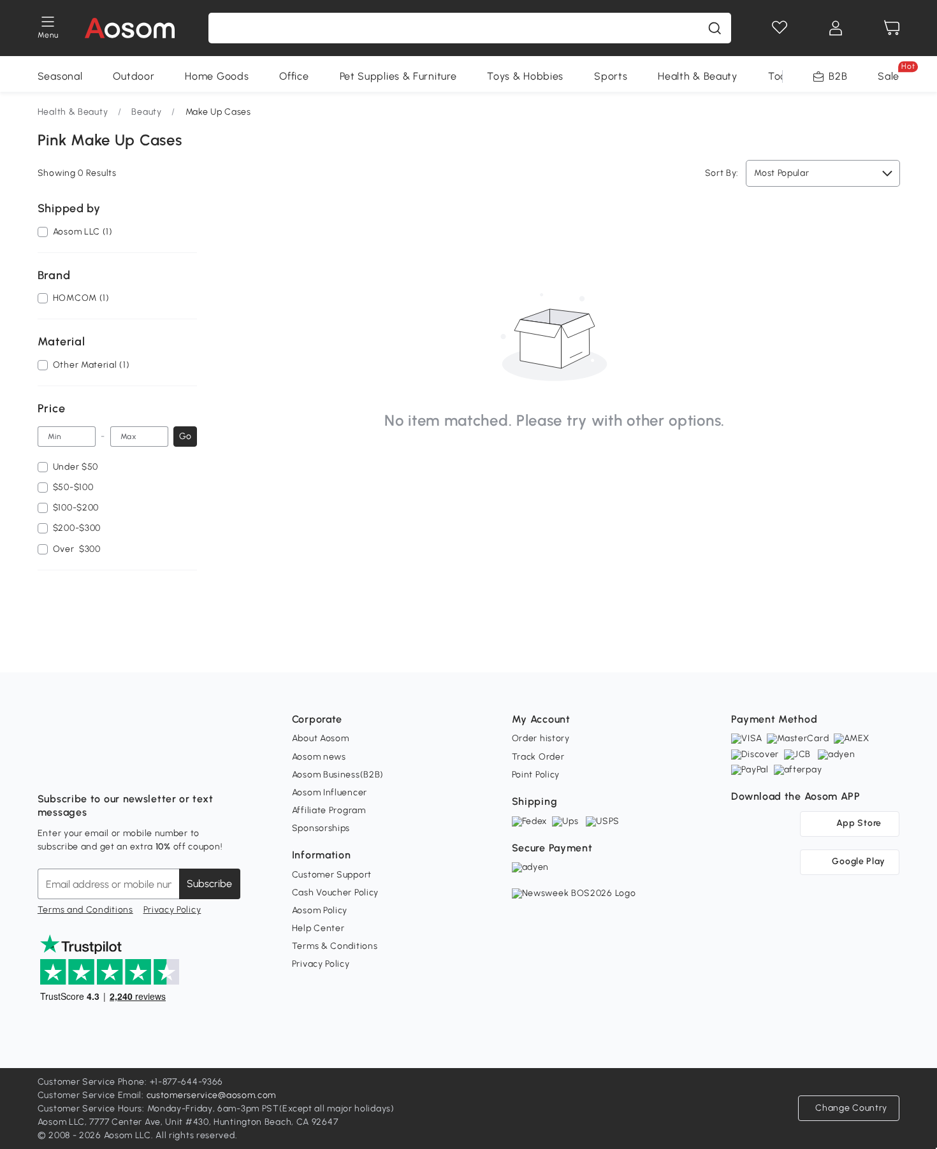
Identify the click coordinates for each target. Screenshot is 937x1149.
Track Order (538, 756)
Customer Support (332, 874)
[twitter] (160, 767)
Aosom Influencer (329, 792)
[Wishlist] (779, 28)
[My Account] (835, 28)
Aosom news (319, 756)
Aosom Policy (319, 910)
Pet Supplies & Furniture (398, 76)
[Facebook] (48, 767)
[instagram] (76, 767)
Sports (610, 76)
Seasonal (60, 76)
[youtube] (104, 767)
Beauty (146, 111)
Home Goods (217, 76)
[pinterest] (132, 767)
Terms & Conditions (335, 946)
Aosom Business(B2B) (338, 774)
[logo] (130, 28)
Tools (781, 76)
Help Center (318, 928)
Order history (541, 738)
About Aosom (320, 738)
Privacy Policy (172, 909)
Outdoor (133, 76)
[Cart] (891, 28)
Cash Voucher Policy (335, 892)
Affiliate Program (329, 810)
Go (185, 436)
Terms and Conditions (85, 909)
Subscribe (209, 884)
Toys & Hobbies (525, 76)
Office (294, 76)
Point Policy (536, 774)
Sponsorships (321, 828)
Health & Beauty (697, 76)
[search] (714, 28)
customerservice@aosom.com (212, 1095)
